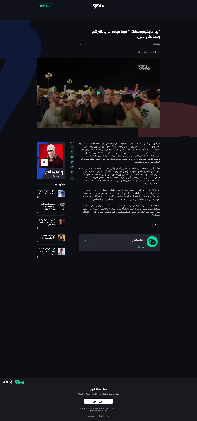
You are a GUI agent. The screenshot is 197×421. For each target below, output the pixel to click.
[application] (98, 93)
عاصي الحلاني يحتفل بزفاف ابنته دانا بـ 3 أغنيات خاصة (46, 192)
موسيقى (157, 25)
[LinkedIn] (72, 162)
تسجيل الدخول (98, 401)
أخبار (156, 225)
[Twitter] (72, 152)
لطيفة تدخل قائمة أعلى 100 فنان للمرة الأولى (47, 237)
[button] (98, 93)
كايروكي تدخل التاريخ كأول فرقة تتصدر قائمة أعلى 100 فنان (48, 206)
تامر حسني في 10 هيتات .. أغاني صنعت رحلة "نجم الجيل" (46, 251)
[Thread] (72, 167)
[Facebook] (72, 147)
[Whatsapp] (72, 157)
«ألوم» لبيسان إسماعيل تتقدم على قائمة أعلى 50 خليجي (47, 222)
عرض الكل (141, 247)
